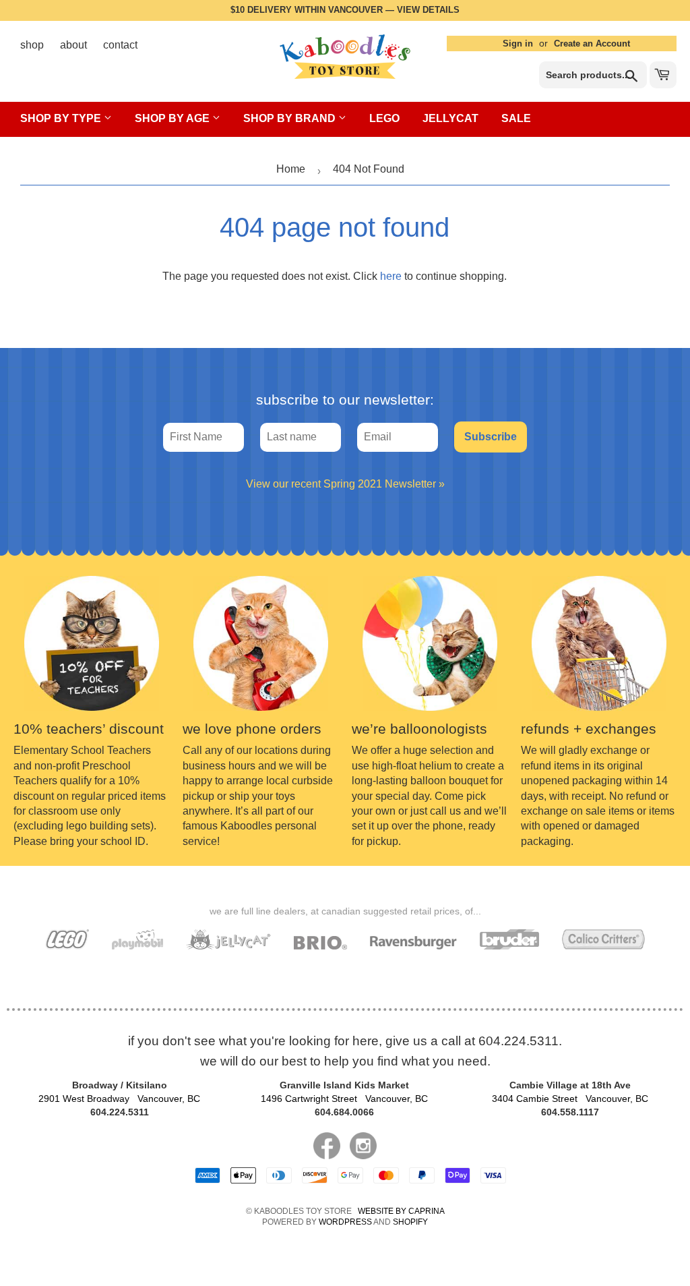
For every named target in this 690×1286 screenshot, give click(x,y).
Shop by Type (62, 118)
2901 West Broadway (119, 1098)
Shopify (410, 1222)
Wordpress (345, 1222)
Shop (32, 45)
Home (290, 169)
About (73, 45)
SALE (516, 118)
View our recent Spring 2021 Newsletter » (345, 484)
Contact (120, 45)
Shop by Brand (290, 118)
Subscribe (490, 436)
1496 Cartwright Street (344, 1098)
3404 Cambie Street (570, 1098)
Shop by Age (173, 118)
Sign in (518, 43)
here (391, 276)
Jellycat (450, 118)
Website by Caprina (401, 1211)
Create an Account (592, 43)
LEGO (384, 118)
